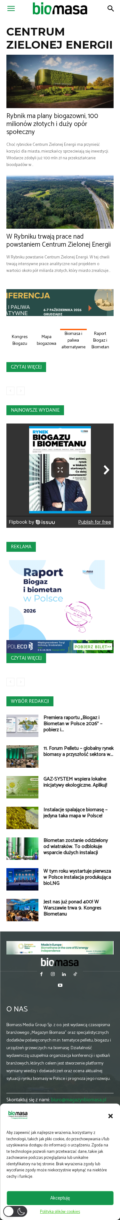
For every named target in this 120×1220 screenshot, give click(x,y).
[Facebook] (41, 975)
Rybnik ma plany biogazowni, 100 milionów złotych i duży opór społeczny (52, 124)
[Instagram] (53, 975)
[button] (110, 1116)
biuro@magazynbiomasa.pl (78, 1100)
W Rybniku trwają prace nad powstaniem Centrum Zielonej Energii (58, 240)
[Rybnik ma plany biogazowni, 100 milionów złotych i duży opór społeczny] (60, 81)
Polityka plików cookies (60, 1211)
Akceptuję (60, 1198)
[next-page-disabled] (21, 391)
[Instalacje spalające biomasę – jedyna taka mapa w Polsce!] (22, 818)
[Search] (111, 8)
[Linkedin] (64, 975)
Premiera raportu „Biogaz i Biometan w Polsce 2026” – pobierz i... (73, 723)
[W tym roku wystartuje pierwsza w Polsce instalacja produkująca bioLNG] (22, 879)
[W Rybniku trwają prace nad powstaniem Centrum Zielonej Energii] (60, 202)
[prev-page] (10, 391)
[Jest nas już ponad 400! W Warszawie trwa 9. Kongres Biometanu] (22, 910)
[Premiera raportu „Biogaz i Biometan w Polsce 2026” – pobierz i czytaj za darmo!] (22, 726)
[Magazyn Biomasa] (60, 962)
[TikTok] (75, 975)
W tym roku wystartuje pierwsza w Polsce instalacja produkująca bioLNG (77, 877)
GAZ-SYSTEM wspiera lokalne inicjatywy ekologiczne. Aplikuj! (75, 782)
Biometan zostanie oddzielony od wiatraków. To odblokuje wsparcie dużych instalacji (76, 846)
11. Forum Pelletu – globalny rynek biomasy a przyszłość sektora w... (79, 751)
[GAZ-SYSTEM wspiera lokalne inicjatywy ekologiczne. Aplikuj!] (22, 787)
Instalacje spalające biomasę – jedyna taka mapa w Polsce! (76, 812)
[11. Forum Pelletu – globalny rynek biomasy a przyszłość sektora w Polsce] (22, 756)
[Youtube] (60, 986)
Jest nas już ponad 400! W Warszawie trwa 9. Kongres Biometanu (72, 908)
